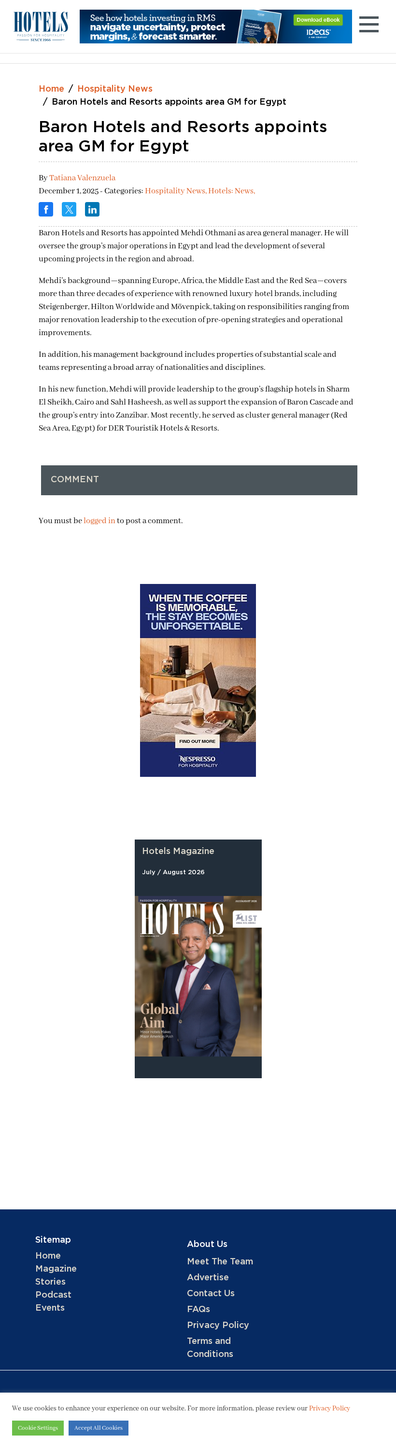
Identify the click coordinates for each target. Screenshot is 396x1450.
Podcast (53, 1295)
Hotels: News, (231, 191)
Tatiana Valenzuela (82, 178)
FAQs (198, 1309)
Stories (50, 1282)
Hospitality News (115, 89)
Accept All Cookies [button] (98, 1428)
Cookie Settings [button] (38, 1428)
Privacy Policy (218, 1325)
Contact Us (211, 1293)
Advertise (208, 1278)
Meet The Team (220, 1262)
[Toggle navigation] (368, 26)
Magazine (56, 1269)
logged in (99, 521)
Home (51, 89)
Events (50, 1308)
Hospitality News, (176, 191)
